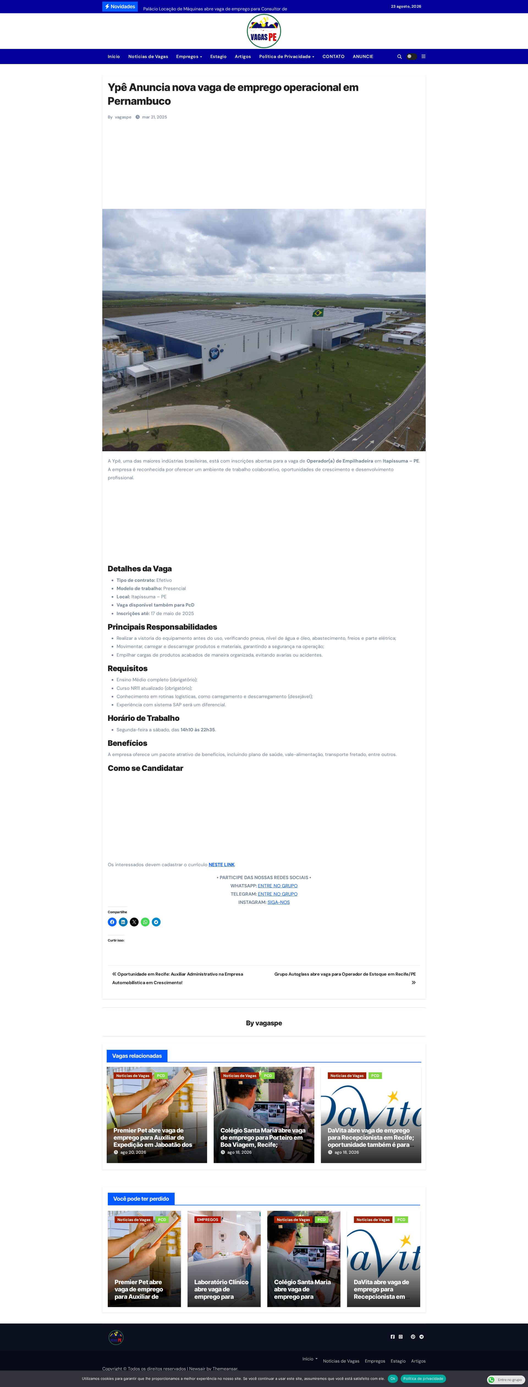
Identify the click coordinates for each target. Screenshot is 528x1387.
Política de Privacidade (285, 56)
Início (113, 56)
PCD (161, 1075)
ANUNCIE (363, 56)
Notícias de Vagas (148, 56)
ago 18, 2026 (239, 1152)
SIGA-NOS (279, 902)
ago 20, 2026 (133, 1152)
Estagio (218, 56)
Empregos (188, 56)
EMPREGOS (207, 1219)
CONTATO (334, 56)
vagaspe (123, 117)
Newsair (197, 1369)
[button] (423, 56)
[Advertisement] (265, 167)
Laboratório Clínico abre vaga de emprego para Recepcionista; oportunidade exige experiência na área (222, 1300)
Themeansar (225, 1369)
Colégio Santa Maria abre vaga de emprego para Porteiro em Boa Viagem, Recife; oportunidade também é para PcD (263, 1145)
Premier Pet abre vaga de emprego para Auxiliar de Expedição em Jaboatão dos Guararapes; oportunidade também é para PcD (153, 1145)
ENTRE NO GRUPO (278, 886)
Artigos (243, 56)
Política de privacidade (423, 1378)
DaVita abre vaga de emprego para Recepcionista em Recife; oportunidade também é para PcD (371, 1141)
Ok (393, 1378)
